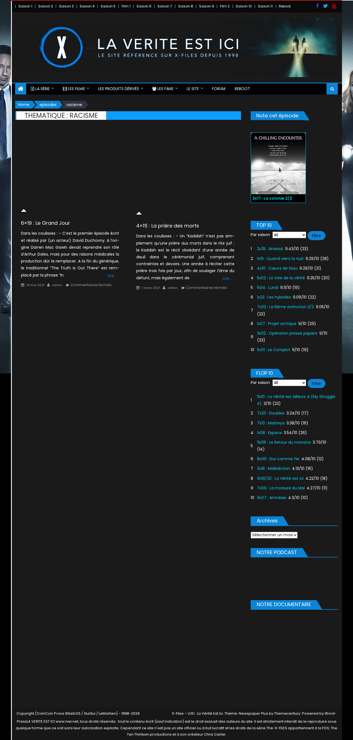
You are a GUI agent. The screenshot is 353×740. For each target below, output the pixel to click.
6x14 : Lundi (267, 287)
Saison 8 (185, 6)
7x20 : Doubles (271, 413)
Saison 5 (108, 6)
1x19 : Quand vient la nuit (280, 258)
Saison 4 (87, 6)
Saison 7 (164, 6)
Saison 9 (206, 6)
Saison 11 (265, 6)
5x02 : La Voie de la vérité (281, 278)
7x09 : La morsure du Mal (281, 488)
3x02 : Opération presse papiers (287, 333)
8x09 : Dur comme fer (278, 459)
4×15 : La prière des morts (167, 225)
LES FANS (164, 88)
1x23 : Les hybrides (274, 297)
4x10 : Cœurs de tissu (277, 268)
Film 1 (126, 6)
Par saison (260, 234)
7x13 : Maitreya (271, 423)
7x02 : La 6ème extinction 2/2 (285, 307)
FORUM (218, 88)
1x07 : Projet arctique (276, 323)
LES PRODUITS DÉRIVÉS (118, 88)
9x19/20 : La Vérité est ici (280, 478)
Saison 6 (144, 6)
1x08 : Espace (269, 432)
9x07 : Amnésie (271, 497)
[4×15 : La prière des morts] (185, 171)
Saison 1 (25, 6)
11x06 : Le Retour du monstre (284, 442)
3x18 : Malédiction (273, 468)
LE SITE (193, 88)
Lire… (112, 275)
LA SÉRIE (42, 88)
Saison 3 (66, 6)
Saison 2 (45, 6)
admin (57, 285)
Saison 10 (244, 6)
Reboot (285, 6)
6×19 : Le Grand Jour (45, 222)
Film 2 (225, 6)
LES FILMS (76, 88)
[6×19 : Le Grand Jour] (70, 170)
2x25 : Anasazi (270, 248)
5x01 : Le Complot (273, 350)
